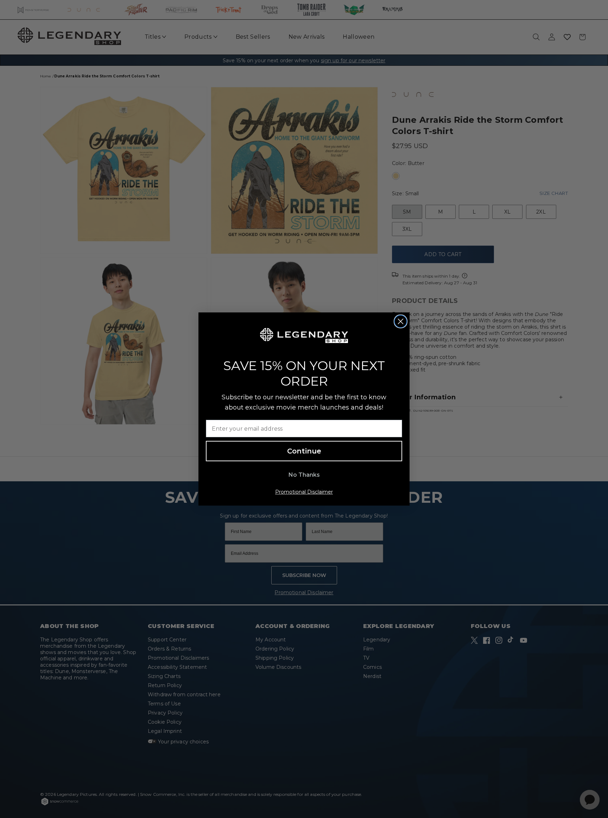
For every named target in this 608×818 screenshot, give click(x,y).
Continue (304, 451)
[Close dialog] (400, 321)
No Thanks (304, 474)
